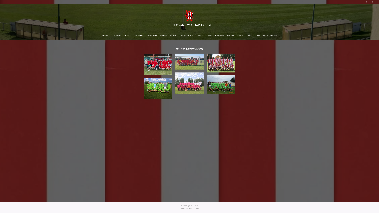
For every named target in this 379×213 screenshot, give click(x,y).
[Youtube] (372, 2)
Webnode (196, 208)
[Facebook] (366, 2)
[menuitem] (106, 36)
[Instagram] (369, 2)
